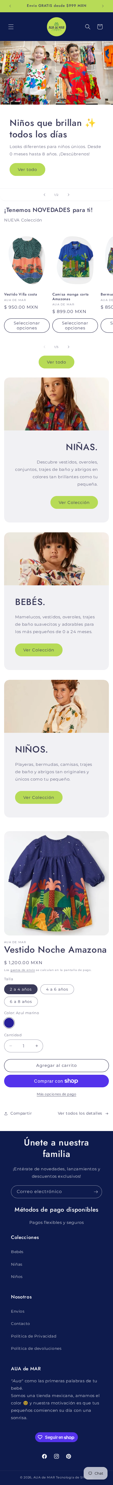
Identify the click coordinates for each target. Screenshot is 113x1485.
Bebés (17, 1251)
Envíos (18, 1311)
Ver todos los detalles (80, 1113)
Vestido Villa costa (20, 294)
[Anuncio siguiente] (103, 6)
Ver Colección (74, 502)
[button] (11, 27)
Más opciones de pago (56, 1094)
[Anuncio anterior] (10, 6)
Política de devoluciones (36, 1348)
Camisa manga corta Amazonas (70, 297)
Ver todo (27, 169)
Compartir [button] (21, 1113)
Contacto (20, 1323)
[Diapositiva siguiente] (69, 195)
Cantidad (13, 1035)
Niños (17, 1276)
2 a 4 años (21, 989)
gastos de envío (22, 970)
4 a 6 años (57, 989)
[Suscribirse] (96, 1191)
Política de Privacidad (33, 1336)
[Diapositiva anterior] (44, 195)
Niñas (16, 1264)
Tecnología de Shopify (74, 1477)
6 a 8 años (21, 1001)
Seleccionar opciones (27, 325)
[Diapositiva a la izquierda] (44, 347)
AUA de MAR (44, 1477)
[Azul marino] (9, 1023)
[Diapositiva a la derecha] (69, 347)
